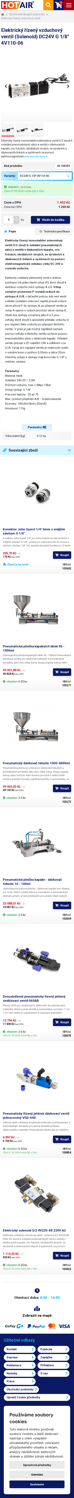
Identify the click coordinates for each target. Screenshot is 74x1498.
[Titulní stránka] (18, 5)
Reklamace (14, 1365)
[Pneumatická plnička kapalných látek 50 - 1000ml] (37, 610)
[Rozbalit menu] (69, 5)
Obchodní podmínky (20, 1389)
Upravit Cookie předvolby (23, 1397)
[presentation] (6, 86)
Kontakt (12, 1349)
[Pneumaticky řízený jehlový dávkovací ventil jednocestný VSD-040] (37, 1077)
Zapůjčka (46, 1357)
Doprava (12, 1357)
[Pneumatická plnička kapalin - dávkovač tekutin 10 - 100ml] (37, 844)
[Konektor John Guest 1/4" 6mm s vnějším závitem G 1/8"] (37, 493)
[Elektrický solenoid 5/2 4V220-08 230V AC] (37, 1194)
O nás (44, 1373)
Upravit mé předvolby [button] (37, 1465)
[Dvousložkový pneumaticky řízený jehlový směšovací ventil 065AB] (37, 960)
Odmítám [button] (37, 1474)
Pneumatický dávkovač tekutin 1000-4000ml (36, 763)
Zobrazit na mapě (37, 1315)
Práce (11, 1381)
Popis (12, 231)
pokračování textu (35, 156)
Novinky (12, 1373)
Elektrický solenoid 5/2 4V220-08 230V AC (34, 1230)
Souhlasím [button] (37, 1484)
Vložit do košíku (53, 220)
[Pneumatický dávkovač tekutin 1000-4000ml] (37, 727)
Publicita (46, 1349)
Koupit (64, 555)
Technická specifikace (56, 231)
